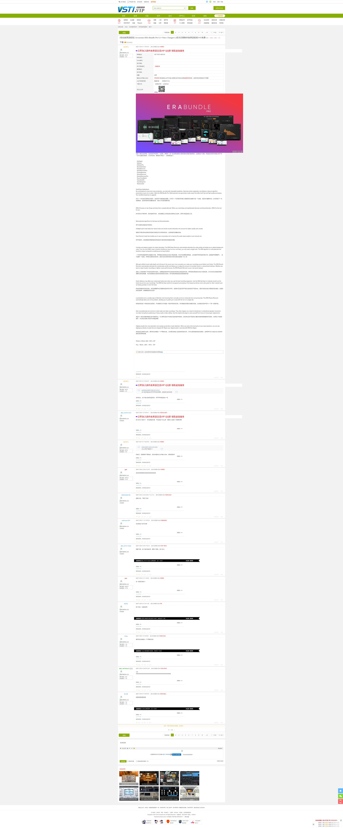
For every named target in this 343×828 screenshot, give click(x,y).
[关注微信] (340, 796)
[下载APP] (340, 801)
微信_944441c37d (126, 413)
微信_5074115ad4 (126, 546)
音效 (133, 23)
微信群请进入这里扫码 (199, 807)
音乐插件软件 (133, 27)
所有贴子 (166, 812)
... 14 (206, 32)
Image (125, 748)
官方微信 (123, 2)
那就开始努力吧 (126, 495)
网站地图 (187, 816)
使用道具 (216, 377)
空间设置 (189, 23)
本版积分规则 (220, 761)
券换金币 (182, 20)
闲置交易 (222, 20)
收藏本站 (146, 2)
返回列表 (167, 32)
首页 (123, 16)
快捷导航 (220, 16)
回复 (162, 352)
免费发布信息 (219, 8)
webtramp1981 (126, 520)
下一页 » (171, 730)
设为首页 (139, 2)
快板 (155, 23)
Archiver (176, 812)
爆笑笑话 (214, 23)
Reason (140, 23)
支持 (145, 409)
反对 (150, 409)
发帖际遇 (138, 560)
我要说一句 (179, 399)
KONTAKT (127, 23)
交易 (193, 16)
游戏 (205, 16)
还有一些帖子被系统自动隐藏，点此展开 (173, 726)
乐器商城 (206, 23)
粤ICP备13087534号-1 (177, 816)
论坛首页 (206, 20)
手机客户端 (132, 2)
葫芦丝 (166, 20)
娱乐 (170, 16)
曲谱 (135, 16)
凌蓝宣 (126, 604)
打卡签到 (153, 812)
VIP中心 (182, 16)
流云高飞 (125, 47)
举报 (222, 2)
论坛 (126, 27)
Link (127, 748)
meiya (126, 636)
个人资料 (182, 23)
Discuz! (162, 816)
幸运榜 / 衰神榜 (189, 560)
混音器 (139, 20)
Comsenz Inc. (162, 814)
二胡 (160, 20)
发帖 (124, 32)
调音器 (166, 23)
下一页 (220, 32)
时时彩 (221, 23)
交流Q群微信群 (187, 812)
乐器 (147, 16)
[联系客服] (340, 790)
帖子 (185, 8)
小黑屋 (171, 812)
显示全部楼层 (154, 46)
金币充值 (189, 20)
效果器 (126, 20)
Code (132, 748)
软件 (158, 16)
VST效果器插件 (143, 27)
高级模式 (220, 748)
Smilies (134, 748)
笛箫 (155, 20)
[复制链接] (129, 42)
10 (202, 32)
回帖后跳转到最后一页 (143, 761)
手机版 (180, 812)
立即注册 (168, 754)
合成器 (132, 20)
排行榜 (158, 812)
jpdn (126, 469)
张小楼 (126, 694)
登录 (214, 2)
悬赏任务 (214, 20)
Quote (130, 748)
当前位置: (120, 27)
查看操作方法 (166, 81)
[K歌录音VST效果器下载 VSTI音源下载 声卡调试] (131, 12)
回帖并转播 (131, 761)
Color (123, 748)
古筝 (160, 23)
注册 (218, 2)
